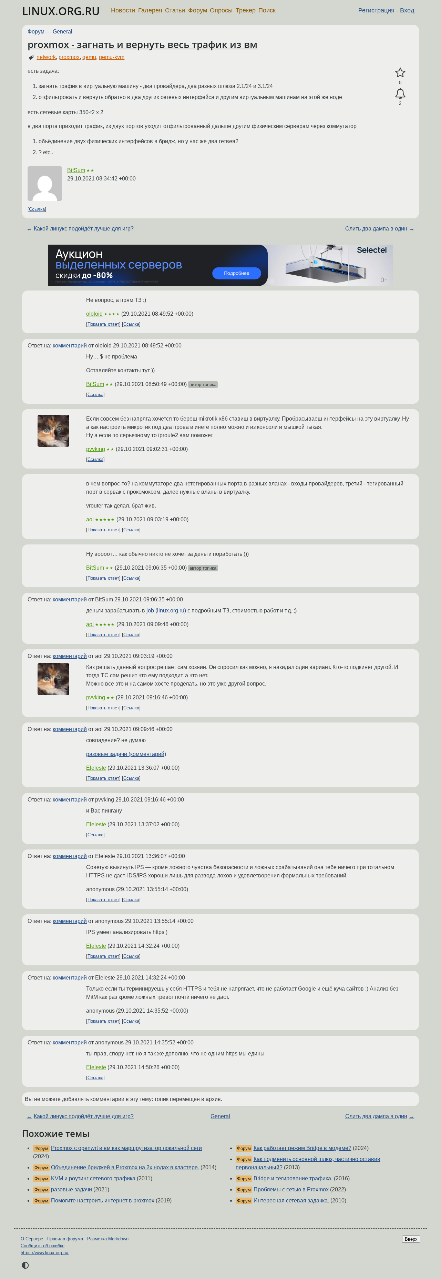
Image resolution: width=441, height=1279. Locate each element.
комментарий (70, 345)
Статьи (175, 10)
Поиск (267, 10)
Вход (407, 10)
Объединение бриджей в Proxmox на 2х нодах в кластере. (125, 1167)
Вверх (411, 1239)
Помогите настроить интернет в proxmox (102, 1200)
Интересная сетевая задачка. (291, 1200)
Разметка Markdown (108, 1238)
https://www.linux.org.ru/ (45, 1252)
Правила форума (65, 1238)
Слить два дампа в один (376, 229)
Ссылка (37, 209)
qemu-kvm (111, 57)
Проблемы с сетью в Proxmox (291, 1189)
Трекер (246, 10)
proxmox (69, 57)
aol (90, 519)
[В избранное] (400, 73)
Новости (123, 10)
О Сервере (32, 1238)
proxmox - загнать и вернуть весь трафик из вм (142, 44)
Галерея (150, 10)
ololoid (94, 314)
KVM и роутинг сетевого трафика (93, 1178)
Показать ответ (103, 324)
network (46, 57)
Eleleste (96, 768)
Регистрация (376, 10)
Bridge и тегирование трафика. (293, 1178)
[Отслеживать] (400, 94)
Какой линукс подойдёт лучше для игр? (84, 229)
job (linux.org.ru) (166, 610)
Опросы (221, 10)
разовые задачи (71, 1189)
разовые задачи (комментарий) (126, 754)
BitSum (76, 170)
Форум (197, 10)
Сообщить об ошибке (42, 1245)
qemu (89, 57)
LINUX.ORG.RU (61, 10)
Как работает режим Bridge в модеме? (302, 1148)
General (62, 32)
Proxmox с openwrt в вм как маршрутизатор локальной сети (126, 1148)
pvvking (95, 449)
